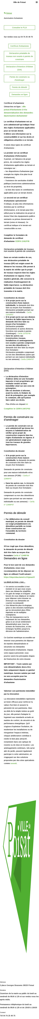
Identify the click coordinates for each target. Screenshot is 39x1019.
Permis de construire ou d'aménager (20, 78)
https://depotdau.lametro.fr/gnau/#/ (19, 577)
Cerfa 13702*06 (24, 333)
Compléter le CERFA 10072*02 (17, 409)
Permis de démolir (19, 87)
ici (27, 404)
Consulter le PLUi (19, 28)
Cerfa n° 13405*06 (21, 555)
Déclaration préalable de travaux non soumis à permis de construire (19, 56)
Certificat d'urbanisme (19, 46)
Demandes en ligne (20, 94)
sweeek (13, 763)
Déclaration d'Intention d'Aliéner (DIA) (19, 68)
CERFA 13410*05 (22, 241)
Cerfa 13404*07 (27, 359)
